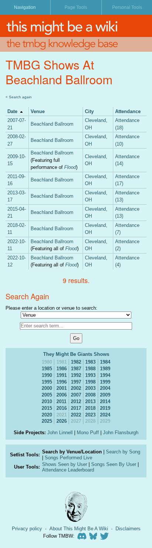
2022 (76, 415)
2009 (105, 395)
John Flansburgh (120, 432)
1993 (90, 375)
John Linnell (60, 432)
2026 (61, 421)
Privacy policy (27, 528)
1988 (90, 368)
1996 (61, 382)
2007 (76, 395)
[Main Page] (76, 26)
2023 (90, 415)
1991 (61, 375)
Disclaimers (128, 528)
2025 (47, 421)
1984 (105, 362)
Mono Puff (88, 432)
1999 (105, 382)
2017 (76, 408)
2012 (76, 401)
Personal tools (127, 7)
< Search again (19, 97)
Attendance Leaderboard (68, 470)
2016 (61, 408)
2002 (76, 388)
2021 (61, 415)
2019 (105, 408)
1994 (105, 375)
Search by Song (123, 452)
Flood (70, 167)
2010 (47, 401)
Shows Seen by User (64, 464)
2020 (47, 415)
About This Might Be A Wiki (78, 528)
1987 (76, 368)
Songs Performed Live (68, 457)
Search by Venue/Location (72, 452)
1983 (90, 362)
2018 (90, 408)
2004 (105, 388)
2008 (90, 395)
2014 (105, 401)
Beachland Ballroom (52, 124)
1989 (105, 368)
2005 (47, 395)
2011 (61, 401)
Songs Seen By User (113, 464)
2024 (105, 415)
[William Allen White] (76, 506)
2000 (47, 388)
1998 (90, 382)
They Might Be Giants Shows (76, 354)
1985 (47, 368)
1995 (47, 382)
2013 (90, 401)
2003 (90, 388)
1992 (76, 375)
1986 (61, 368)
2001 (61, 388)
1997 (76, 382)
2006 (61, 395)
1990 (47, 375)
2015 (47, 408)
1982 (76, 362)
